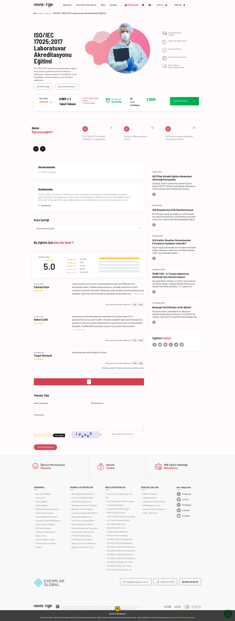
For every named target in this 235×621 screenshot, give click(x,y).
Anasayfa (39, 13)
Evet (134, 304)
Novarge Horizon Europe (46, 543)
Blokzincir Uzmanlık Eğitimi (82, 509)
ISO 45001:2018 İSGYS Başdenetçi (121, 558)
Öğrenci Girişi (41, 536)
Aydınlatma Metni (150, 498)
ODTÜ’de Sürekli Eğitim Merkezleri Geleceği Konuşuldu (172, 178)
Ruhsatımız (171, 468)
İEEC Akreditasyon (43, 528)
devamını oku (139, 294)
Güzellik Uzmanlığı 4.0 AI (81, 501)
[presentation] (36, 149)
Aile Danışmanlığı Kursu (116, 524)
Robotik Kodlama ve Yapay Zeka (85, 528)
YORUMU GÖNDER (45, 447)
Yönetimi (45, 468)
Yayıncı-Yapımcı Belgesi (45, 524)
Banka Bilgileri (41, 501)
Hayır (141, 304)
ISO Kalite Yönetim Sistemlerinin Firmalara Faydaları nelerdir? (171, 242)
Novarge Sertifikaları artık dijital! (171, 307)
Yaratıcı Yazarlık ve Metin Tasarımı (121, 501)
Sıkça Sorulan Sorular (45, 513)
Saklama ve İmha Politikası (154, 501)
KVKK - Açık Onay (150, 513)
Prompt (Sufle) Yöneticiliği (82, 498)
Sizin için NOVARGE (43, 494)
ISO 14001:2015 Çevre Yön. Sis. (119, 569)
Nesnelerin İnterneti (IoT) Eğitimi (84, 505)
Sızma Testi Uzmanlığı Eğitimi (83, 520)
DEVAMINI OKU (46, 206)
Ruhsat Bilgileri (42, 505)
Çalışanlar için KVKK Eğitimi (118, 509)
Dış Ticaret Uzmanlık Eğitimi (118, 520)
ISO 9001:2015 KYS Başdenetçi (119, 539)
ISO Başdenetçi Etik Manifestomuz (172, 209)
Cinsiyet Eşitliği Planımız (45, 532)
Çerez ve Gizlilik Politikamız (154, 509)
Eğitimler (67, 5)
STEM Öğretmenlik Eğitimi (82, 539)
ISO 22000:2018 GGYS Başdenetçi (121, 550)
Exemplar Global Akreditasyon (48, 520)
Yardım (110, 468)
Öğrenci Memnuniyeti (52, 464)
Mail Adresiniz (97, 403)
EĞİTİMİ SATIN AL (181, 101)
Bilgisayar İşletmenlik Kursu (83, 547)
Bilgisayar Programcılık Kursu (83, 543)
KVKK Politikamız (150, 494)
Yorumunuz (39, 414)
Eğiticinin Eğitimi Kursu (116, 528)
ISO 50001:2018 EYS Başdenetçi (120, 554)
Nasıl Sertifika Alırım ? (67, 86)
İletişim (113, 5)
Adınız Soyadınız (41, 403)
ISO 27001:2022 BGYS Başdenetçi (121, 547)
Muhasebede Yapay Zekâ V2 (83, 494)
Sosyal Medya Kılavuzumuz (46, 517)
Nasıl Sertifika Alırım (86, 5)
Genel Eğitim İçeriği (45, 228)
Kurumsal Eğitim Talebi (45, 539)
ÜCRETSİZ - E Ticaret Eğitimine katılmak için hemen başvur (170, 275)
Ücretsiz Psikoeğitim (115, 505)
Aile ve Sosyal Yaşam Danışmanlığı (121, 516)
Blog (103, 5)
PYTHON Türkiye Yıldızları (82, 536)
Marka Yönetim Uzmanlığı (117, 535)
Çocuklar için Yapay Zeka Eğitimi (85, 513)
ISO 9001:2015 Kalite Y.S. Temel (120, 562)
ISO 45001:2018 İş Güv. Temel (119, 566)
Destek (110, 464)
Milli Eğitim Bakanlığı (176, 464)
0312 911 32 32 (191, 582)
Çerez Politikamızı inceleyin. (183, 617)
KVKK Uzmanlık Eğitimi (116, 513)
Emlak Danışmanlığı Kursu (117, 532)
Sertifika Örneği (43, 86)
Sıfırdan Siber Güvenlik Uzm (83, 532)
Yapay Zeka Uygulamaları (82, 517)
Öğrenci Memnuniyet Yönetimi (47, 509)
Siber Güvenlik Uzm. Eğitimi (82, 524)
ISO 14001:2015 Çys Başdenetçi (120, 543)
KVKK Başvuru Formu (151, 505)
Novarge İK (40, 498)
